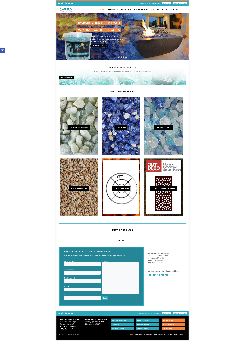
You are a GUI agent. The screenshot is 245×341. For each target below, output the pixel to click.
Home (102, 9)
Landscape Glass (118, 328)
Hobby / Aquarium (143, 320)
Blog (164, 9)
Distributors (167, 328)
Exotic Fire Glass (160, 334)
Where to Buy (141, 9)
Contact (175, 9)
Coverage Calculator (179, 3)
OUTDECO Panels (142, 328)
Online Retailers (168, 324)
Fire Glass (115, 324)
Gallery (155, 9)
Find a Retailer (168, 320)
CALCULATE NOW (66, 77)
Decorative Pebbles (119, 320)
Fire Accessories (143, 324)
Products (113, 9)
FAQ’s (181, 334)
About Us (126, 9)
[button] (2, 50)
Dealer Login (166, 3)
